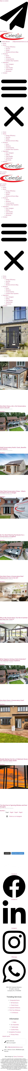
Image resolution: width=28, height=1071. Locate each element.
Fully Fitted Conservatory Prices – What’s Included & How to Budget (12, 492)
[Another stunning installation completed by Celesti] (7, 824)
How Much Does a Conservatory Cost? (12, 700)
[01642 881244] (5, 1042)
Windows (8, 57)
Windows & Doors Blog (12, 52)
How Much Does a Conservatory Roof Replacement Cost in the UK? (11, 577)
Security (8, 48)
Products (5, 53)
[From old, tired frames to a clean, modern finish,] (7, 839)
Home (4, 43)
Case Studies (9, 67)
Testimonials (9, 69)
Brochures (8, 71)
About (4, 45)
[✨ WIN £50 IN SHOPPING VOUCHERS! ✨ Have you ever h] (20, 839)
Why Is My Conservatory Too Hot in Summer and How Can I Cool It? (14, 618)
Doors (7, 55)
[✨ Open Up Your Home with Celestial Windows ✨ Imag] (20, 831)
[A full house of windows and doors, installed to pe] (20, 824)
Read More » (2, 411)
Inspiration (6, 62)
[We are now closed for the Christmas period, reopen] (20, 847)
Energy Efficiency (10, 47)
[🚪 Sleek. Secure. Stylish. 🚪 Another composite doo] (7, 847)
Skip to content (4, 1)
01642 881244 (10, 1041)
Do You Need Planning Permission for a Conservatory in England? (12, 535)
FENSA (7, 50)
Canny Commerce (18, 1056)
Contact (5, 73)
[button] (14, 102)
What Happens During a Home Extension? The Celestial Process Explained (13, 659)
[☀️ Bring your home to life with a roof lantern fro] (7, 831)
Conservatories (10, 59)
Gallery (8, 66)
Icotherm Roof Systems (12, 60)
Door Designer (10, 64)
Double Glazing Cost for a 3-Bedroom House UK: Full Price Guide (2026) (14, 759)
